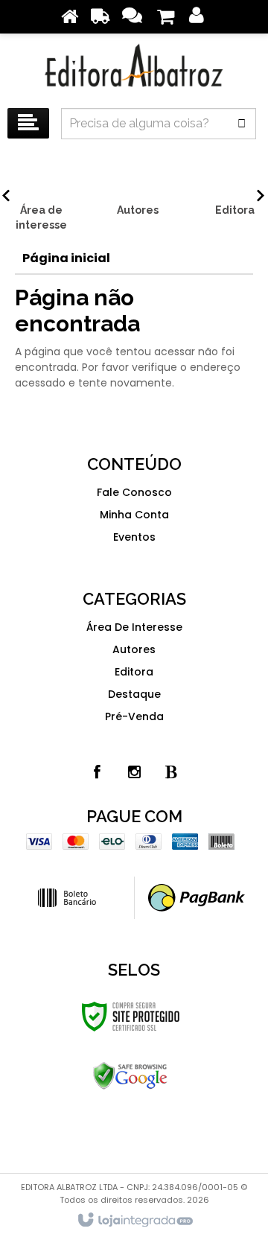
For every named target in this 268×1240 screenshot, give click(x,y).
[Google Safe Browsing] (131, 1076)
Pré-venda (134, 716)
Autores (134, 649)
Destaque (134, 694)
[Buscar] (241, 123)
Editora (134, 671)
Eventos (134, 537)
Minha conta (134, 514)
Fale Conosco (134, 492)
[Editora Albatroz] (134, 67)
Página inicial (66, 258)
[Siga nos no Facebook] (96, 772)
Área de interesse (134, 627)
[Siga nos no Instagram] (134, 772)
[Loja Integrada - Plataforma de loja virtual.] (134, 1220)
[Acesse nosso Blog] (171, 772)
